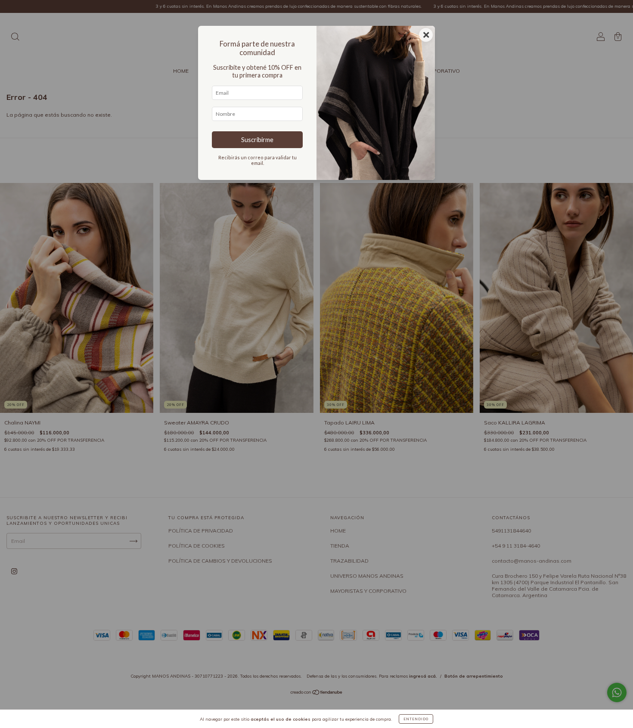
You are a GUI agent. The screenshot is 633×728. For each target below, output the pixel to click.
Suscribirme (257, 139)
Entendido (415, 719)
